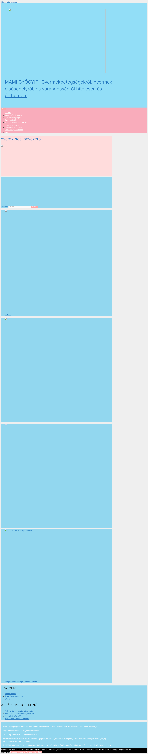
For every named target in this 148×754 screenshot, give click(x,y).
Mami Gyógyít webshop (14, 130)
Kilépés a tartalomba (9, 2)
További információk (34, 752)
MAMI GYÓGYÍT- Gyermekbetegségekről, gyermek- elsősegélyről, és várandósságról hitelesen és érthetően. (59, 88)
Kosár (7, 132)
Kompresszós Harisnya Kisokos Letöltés (21, 682)
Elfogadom (14, 752)
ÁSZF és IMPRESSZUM (14, 696)
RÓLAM (8, 113)
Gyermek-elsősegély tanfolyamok (17, 122)
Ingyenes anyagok (12, 125)
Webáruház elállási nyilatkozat (17, 719)
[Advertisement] (56, 191)
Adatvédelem (10, 694)
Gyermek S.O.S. (11, 120)
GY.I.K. (7, 699)
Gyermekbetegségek (13, 118)
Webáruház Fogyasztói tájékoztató (19, 711)
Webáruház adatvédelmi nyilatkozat (19, 714)
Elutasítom (22, 752)
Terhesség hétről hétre (13, 127)
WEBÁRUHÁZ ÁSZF (13, 716)
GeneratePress (105, 745)
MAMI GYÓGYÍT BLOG (13, 115)
